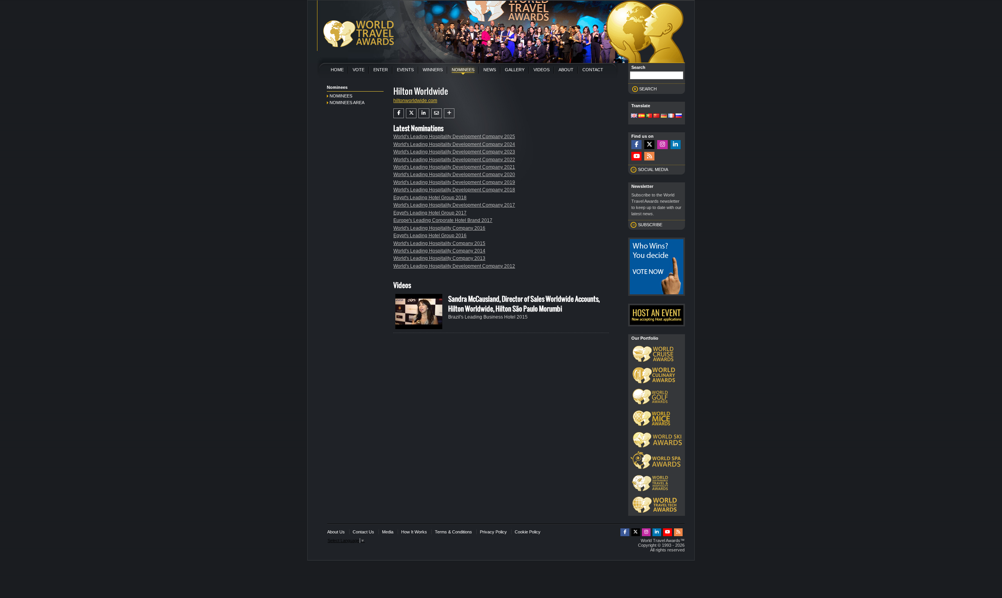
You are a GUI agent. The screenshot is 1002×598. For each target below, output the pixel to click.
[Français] (671, 116)
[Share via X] (411, 113)
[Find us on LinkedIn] (675, 144)
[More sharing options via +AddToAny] (449, 113)
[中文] (656, 116)
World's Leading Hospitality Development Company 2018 (454, 190)
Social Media (653, 169)
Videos (541, 69)
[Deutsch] (664, 116)
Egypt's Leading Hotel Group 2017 (430, 213)
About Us (336, 532)
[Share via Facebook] (399, 113)
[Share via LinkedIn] (424, 113)
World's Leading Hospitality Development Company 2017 (454, 205)
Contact (592, 69)
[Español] (641, 116)
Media (387, 532)
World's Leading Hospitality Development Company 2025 (454, 136)
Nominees (463, 69)
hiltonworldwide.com (415, 100)
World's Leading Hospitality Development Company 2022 (454, 159)
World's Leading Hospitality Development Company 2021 (454, 167)
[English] (634, 116)
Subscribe (650, 224)
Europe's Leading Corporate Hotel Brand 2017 (442, 220)
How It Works (414, 532)
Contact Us (363, 532)
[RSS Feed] (649, 156)
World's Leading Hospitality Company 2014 (439, 251)
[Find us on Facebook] (636, 144)
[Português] (649, 116)
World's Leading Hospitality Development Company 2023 (454, 152)
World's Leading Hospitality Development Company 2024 (454, 144)
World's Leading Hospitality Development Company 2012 (454, 266)
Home (337, 69)
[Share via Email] (437, 113)
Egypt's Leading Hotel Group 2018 (430, 197)
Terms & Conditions (453, 532)
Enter (380, 69)
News (489, 69)
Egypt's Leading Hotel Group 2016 (430, 235)
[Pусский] (679, 116)
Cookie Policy (528, 532)
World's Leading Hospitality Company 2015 (439, 243)
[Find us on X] (649, 144)
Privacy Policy (493, 532)
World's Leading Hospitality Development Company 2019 (454, 182)
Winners (433, 69)
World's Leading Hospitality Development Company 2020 (454, 174)
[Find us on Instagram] (662, 144)
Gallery (514, 69)
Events (405, 69)
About (566, 69)
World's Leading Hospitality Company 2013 (439, 258)
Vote (358, 69)
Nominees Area (347, 102)
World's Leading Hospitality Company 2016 (439, 228)
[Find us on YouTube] (636, 156)
